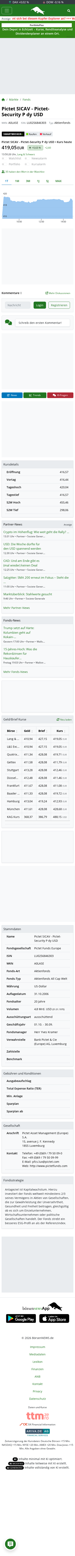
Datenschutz (37, 1399)
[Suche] (68, 10)
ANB (37, 1376)
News (13, 395)
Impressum (37, 1347)
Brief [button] (41, 731)
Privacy (37, 1391)
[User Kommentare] (10, 1544)
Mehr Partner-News (16, 608)
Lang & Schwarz (26, 154)
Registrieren (59, 305)
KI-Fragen (62, 395)
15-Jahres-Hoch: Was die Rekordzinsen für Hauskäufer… (20, 653)
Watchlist (15, 158)
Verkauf (47, 134)
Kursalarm (39, 164)
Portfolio (14, 164)
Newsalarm (39, 158)
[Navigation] (7, 10)
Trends (36, 395)
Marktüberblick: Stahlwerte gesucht (27, 594)
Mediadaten (37, 1354)
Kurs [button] (60, 731)
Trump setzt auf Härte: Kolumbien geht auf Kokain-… (18, 632)
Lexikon (38, 1362)
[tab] (7, 181)
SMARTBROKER (13, 134)
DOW (55, 2)
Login (39, 305)
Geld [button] (27, 731)
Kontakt (37, 1384)
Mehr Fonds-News (15, 672)
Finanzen (37, 1369)
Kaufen (33, 134)
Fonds (27, 99)
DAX (20, 2)
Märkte (13, 99)
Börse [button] (11, 731)
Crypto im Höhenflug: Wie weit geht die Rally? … (36, 532)
